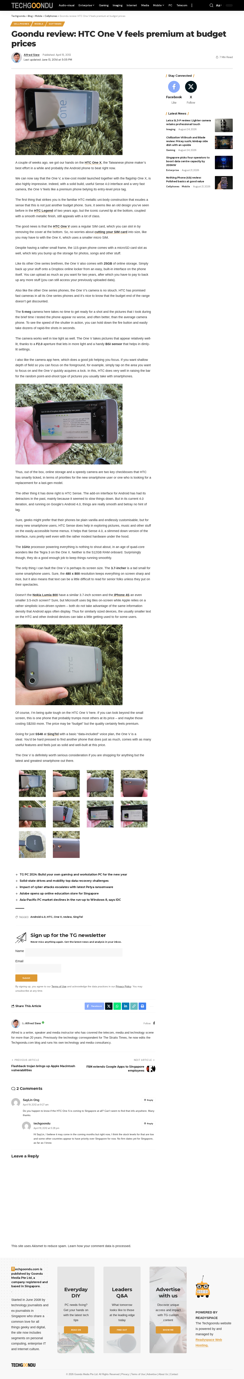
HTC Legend (43, 210)
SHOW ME (168, 1329)
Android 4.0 (38, 916)
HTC (50, 916)
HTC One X (93, 162)
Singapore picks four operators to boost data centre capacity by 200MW (188, 161)
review (67, 916)
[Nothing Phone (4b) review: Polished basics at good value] (224, 182)
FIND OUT (122, 1329)
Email (19, 961)
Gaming (170, 150)
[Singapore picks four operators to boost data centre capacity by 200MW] (224, 162)
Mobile (38, 24)
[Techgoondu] (32, 5)
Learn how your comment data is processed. (99, 1246)
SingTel (53, 734)
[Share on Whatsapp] (117, 1006)
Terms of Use (58, 986)
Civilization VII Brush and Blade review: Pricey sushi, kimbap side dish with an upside (187, 141)
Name (19, 951)
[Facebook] (154, 1023)
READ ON (76, 1329)
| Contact (173, 1374)
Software (55, 24)
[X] (191, 93)
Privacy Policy (123, 986)
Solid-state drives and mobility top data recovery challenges (64, 880)
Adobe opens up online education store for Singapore (59, 893)
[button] (191, 5)
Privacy (125, 1374)
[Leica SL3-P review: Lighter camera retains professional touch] (224, 125)
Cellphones (21, 24)
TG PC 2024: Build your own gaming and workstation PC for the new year (73, 874)
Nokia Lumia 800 (45, 595)
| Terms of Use (138, 1374)
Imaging (170, 129)
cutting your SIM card (110, 232)
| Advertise (151, 1374)
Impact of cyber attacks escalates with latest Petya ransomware (66, 887)
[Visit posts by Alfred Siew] (15, 1023)
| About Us (163, 1374)
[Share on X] (109, 1006)
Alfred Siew (31, 55)
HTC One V (61, 226)
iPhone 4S (121, 595)
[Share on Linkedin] (125, 1006)
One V (58, 916)
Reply (150, 1100)
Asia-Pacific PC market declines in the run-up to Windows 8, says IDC (70, 899)
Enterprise (172, 170)
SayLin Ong (31, 1100)
